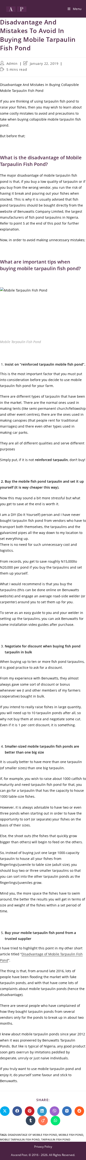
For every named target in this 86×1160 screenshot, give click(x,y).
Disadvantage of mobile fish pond (32, 1134)
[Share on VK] (67, 1111)
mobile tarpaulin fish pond (20, 1139)
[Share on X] (5, 1111)
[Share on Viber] (54, 1111)
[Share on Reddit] (79, 1111)
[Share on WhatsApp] (55, 1120)
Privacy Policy (43, 1147)
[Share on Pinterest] (29, 1111)
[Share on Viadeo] (43, 1120)
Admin (12, 63)
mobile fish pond (71, 1134)
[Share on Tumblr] (30, 1120)
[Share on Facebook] (17, 1111)
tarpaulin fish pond (55, 1139)
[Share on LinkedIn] (42, 1111)
